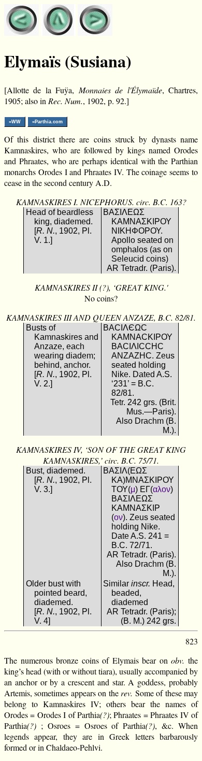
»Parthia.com (47, 121)
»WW (15, 121)
